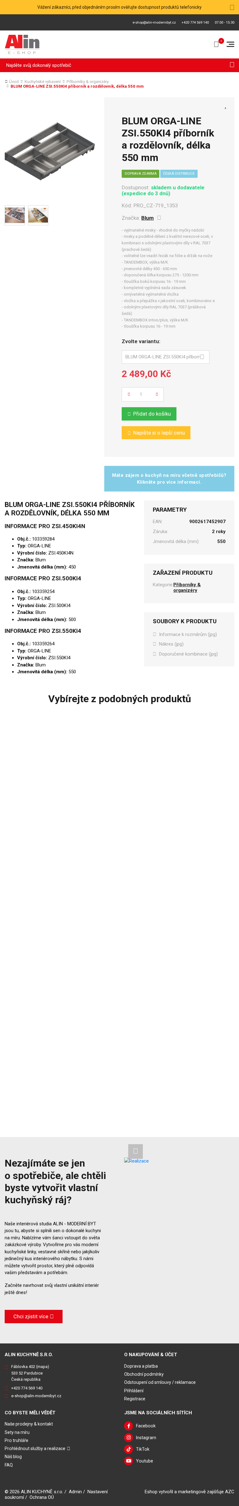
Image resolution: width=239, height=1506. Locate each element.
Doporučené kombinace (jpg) (188, 654)
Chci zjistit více (30, 1316)
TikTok (142, 1449)
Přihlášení (133, 1390)
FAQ (9, 1464)
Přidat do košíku (152, 414)
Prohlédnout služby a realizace (35, 1448)
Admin (75, 1491)
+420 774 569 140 (195, 23)
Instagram (146, 1437)
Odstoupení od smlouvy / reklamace (160, 1382)
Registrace (134, 1398)
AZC (229, 1491)
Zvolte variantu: (141, 341)
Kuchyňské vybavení (43, 81)
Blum (147, 218)
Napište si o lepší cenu (159, 433)
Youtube (144, 1460)
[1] (232, 65)
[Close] (232, 7)
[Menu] (230, 44)
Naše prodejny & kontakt (29, 1423)
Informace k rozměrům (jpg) (188, 634)
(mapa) (42, 1366)
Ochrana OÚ (42, 1497)
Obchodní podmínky (144, 1374)
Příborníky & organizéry (88, 81)
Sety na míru (17, 1432)
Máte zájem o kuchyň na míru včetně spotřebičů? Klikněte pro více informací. (169, 478)
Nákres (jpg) (171, 644)
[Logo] (22, 44)
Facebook (146, 1425)
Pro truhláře (16, 1440)
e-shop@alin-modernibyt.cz (154, 23)
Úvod (14, 81)
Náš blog (13, 1456)
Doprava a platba (141, 1366)
